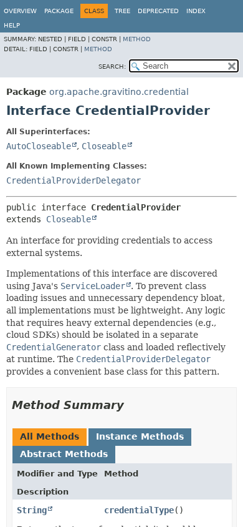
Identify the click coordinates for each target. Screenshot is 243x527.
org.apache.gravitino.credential (119, 92)
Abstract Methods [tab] (64, 454)
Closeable (104, 146)
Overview (20, 10)
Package (59, 10)
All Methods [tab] (49, 436)
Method (137, 39)
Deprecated (158, 10)
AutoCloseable (38, 146)
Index (196, 10)
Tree (122, 10)
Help (12, 25)
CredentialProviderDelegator (73, 180)
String (32, 510)
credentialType (139, 510)
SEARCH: (112, 66)
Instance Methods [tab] (140, 436)
